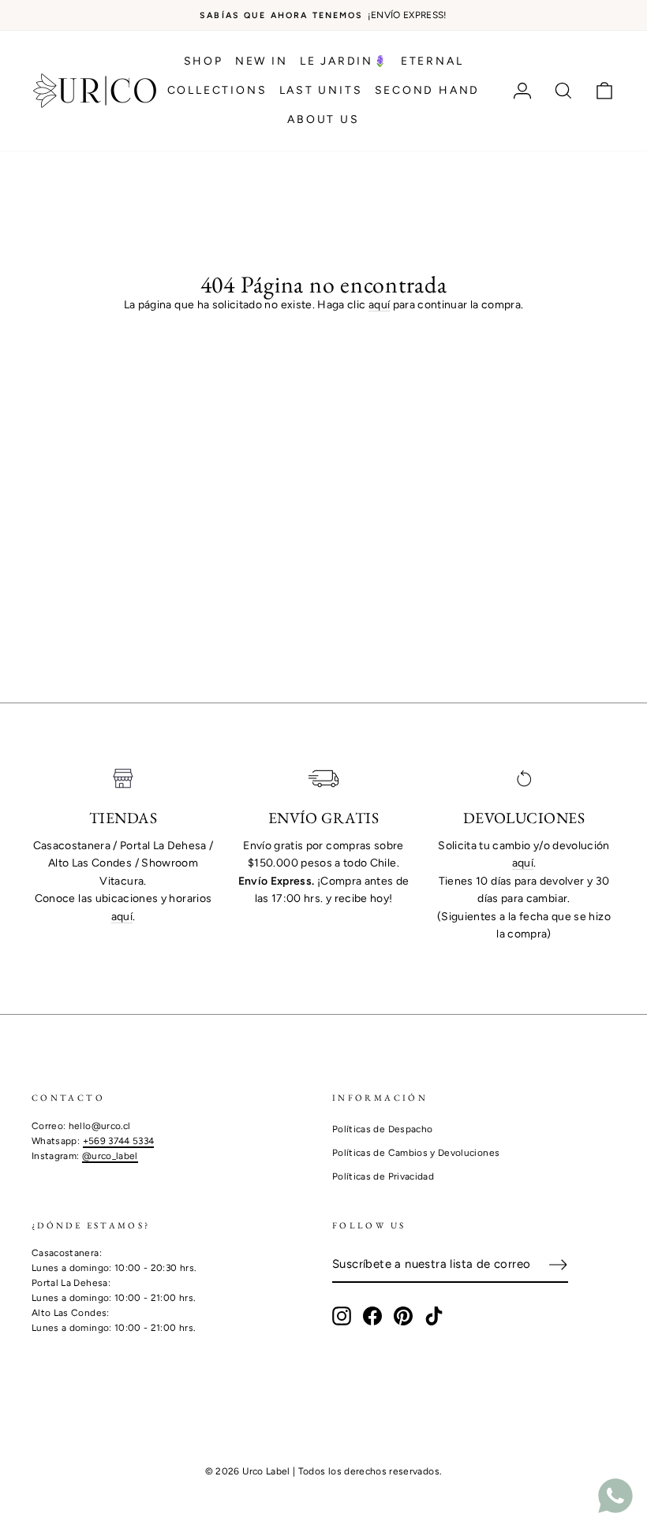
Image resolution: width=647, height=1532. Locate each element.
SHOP (203, 61)
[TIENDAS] (123, 778)
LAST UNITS (321, 90)
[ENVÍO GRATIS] (323, 778)
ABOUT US (323, 119)
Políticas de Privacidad (383, 1176)
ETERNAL (432, 61)
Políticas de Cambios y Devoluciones (415, 1152)
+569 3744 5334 (119, 1140)
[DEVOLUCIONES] (523, 778)
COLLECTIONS (217, 90)
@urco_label (110, 1155)
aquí (379, 304)
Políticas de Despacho (382, 1129)
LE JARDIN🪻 (344, 61)
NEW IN (261, 61)
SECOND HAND (428, 90)
